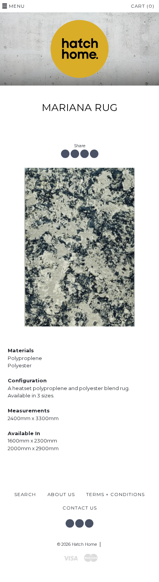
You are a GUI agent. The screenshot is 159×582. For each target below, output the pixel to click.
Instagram (79, 523)
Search (25, 494)
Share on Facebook (65, 154)
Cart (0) (142, 6)
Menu (17, 6)
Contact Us (80, 508)
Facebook (70, 523)
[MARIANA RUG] (79, 247)
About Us (61, 494)
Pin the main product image (84, 154)
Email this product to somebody (94, 154)
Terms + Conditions (115, 494)
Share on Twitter (75, 154)
